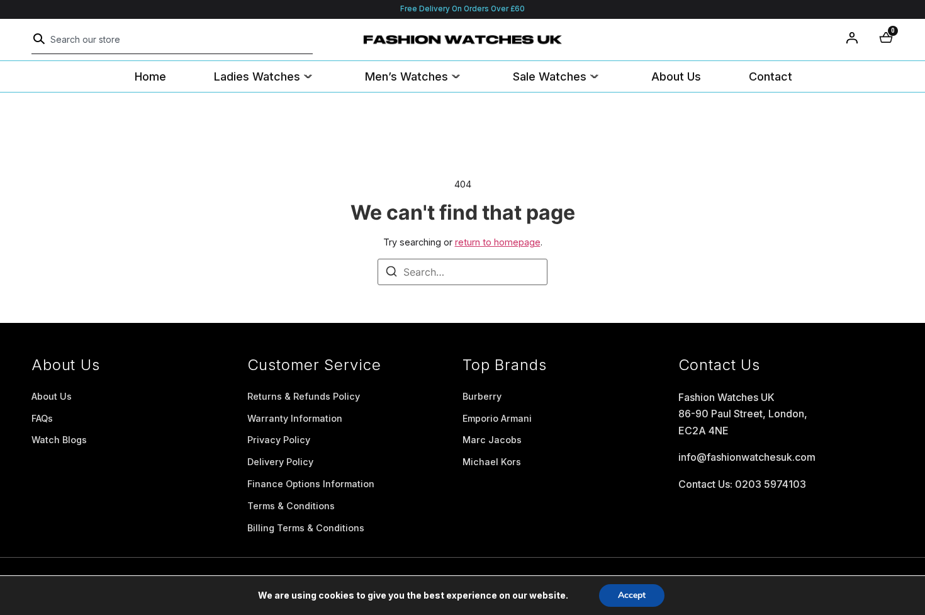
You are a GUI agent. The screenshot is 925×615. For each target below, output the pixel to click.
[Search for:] (462, 272)
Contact (770, 76)
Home (150, 76)
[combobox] (172, 40)
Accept (632, 595)
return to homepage (498, 242)
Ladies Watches (257, 76)
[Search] (39, 39)
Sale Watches (549, 76)
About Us (676, 76)
